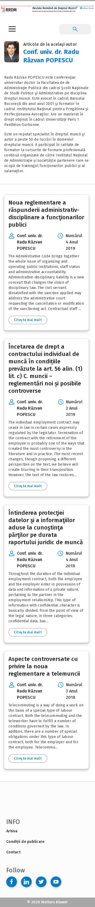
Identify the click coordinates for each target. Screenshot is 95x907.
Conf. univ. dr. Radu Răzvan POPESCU (30, 242)
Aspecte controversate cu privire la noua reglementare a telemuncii (44, 666)
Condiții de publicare (25, 841)
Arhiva (12, 831)
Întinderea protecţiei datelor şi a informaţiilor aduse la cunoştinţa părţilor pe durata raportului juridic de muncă (45, 527)
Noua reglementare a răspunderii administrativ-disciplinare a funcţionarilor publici (46, 213)
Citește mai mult (28, 320)
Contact (13, 852)
